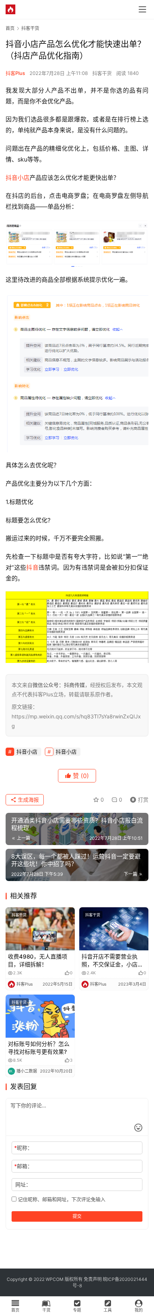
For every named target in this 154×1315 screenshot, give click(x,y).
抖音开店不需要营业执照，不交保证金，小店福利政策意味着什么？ (112, 960)
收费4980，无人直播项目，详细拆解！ (37, 960)
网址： (23, 1184)
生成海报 (27, 799)
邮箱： (23, 1166)
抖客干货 (102, 73)
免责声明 (93, 1279)
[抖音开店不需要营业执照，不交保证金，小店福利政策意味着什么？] (113, 929)
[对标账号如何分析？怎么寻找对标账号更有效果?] (40, 1016)
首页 (10, 28)
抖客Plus (15, 73)
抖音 (32, 567)
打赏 (137, 798)
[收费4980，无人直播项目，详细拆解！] (40, 929)
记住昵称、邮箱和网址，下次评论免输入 (60, 1199)
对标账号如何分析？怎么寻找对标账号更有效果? (39, 1047)
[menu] (142, 9)
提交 (77, 1216)
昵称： (23, 1147)
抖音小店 (18, 177)
